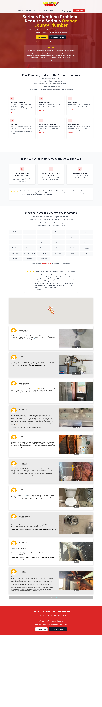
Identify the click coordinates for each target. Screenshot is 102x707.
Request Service (78, 10)
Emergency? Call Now (58, 37)
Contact (51, 10)
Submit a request (46, 263)
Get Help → (13, 112)
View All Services (51, 144)
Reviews (40, 10)
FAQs (45, 10)
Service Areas (28, 10)
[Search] (59, 10)
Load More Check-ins (50, 597)
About (34, 10)
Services (19, 10)
